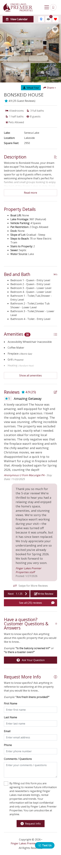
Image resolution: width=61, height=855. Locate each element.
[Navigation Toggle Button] (46, 7)
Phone (8, 745)
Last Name (10, 717)
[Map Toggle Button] (41, 19)
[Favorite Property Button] (55, 29)
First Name (10, 703)
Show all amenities (30, 375)
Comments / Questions (18, 759)
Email (7, 731)
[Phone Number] (53, 7)
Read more (30, 192)
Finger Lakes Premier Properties (30, 843)
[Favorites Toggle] (55, 19)
